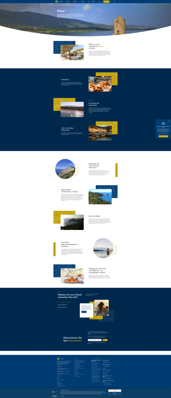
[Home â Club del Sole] (59, 1)
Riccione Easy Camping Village (95, 363)
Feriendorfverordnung (77, 367)
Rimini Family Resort (94, 364)
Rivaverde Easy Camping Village (96, 372)
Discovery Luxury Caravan (61, 385)
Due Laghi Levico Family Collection (107, 382)
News (58, 377)
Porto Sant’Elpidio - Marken (106, 364)
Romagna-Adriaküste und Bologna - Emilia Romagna (96, 360)
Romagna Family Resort (95, 362)
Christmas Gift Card (77, 376)
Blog (58, 378)
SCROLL (85, 20)
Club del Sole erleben (61, 379)
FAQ (58, 381)
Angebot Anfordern (106, 1)
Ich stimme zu (91, 343)
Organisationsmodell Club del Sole (79, 362)
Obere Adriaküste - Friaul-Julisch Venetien (107, 376)
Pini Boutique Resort (94, 371)
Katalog (76, 369)
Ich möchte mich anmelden (163, 136)
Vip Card (76, 375)
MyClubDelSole (60, 383)
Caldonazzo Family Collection (106, 383)
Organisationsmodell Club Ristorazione (79, 361)
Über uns (59, 375)
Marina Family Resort (94, 366)
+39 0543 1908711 (59, 369)
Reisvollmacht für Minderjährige (78, 374)
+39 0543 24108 (59, 366)
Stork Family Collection (106, 361)
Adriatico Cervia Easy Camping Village (96, 370)
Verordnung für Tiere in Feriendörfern (79, 368)
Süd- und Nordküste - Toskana (95, 377)
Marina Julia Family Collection (106, 377)
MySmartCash (59, 382)
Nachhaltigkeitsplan (77, 363)
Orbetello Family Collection (76, 5)
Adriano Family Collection (95, 365)
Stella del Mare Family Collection (96, 380)
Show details (62, 396)
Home (58, 5)
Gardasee (104, 368)
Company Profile (77, 370)
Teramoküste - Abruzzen (106, 360)
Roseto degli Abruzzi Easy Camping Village (108, 362)
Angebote (89, 1)
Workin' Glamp (60, 386)
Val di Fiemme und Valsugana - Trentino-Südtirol (108, 381)
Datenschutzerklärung (91, 337)
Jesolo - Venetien (105, 372)
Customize (114, 393)
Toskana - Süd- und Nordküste (68, 5)
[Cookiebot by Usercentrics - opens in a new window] (54, 396)
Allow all (114, 390)
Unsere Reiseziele (61, 5)
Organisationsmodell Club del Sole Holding (80, 360)
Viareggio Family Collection (95, 379)
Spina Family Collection (95, 373)
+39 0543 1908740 (59, 371)
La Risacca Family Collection (106, 365)
